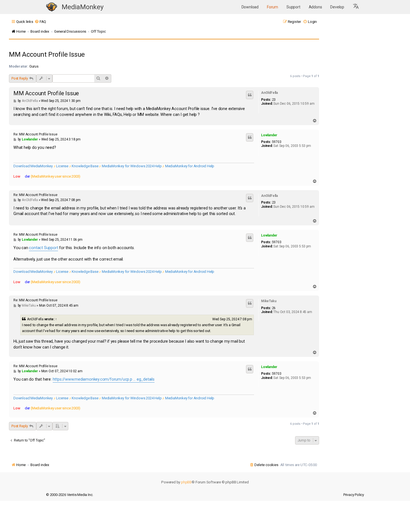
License (62, 166)
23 (274, 100)
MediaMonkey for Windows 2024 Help (131, 166)
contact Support (43, 247)
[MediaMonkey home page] (51, 7)
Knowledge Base (85, 166)
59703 (276, 142)
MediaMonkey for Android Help (189, 166)
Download (250, 7)
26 (274, 308)
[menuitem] (40, 22)
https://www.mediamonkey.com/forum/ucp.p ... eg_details (104, 379)
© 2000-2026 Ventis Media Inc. (69, 495)
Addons (315, 7)
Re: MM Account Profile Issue (35, 134)
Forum (272, 7)
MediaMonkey (82, 7)
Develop (337, 7)
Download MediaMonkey (33, 166)
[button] (356, 7)
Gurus (33, 66)
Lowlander (269, 135)
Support (293, 7)
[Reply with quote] (249, 95)
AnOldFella (269, 93)
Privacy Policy (353, 495)
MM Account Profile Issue (47, 54)
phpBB (186, 482)
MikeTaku (268, 301)
